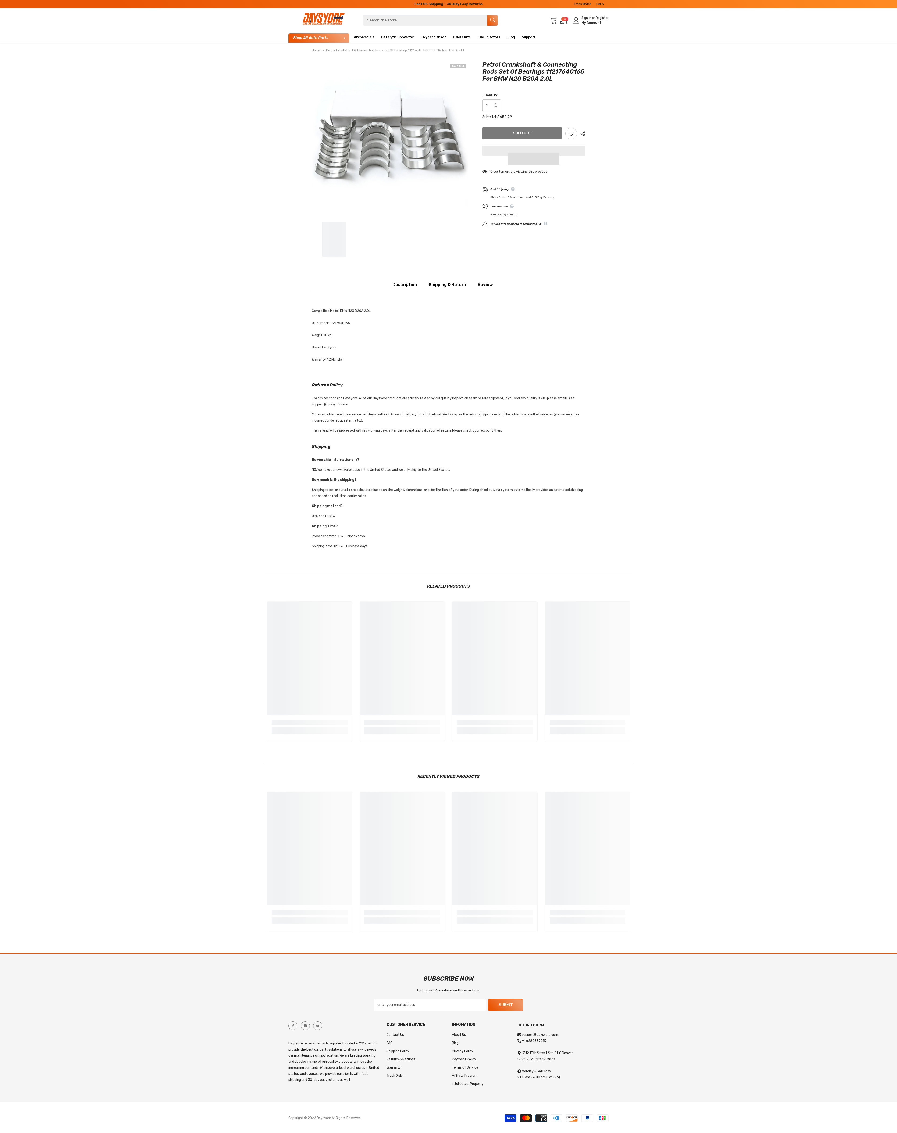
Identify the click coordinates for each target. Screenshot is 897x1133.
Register (602, 18)
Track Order (582, 4)
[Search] (430, 20)
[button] (533, 159)
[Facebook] (292, 1025)
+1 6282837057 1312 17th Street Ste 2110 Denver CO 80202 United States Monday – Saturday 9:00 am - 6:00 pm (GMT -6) (545, 1059)
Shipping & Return (447, 284)
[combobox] (425, 20)
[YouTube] (317, 1025)
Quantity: (490, 95)
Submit (506, 1005)
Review (485, 284)
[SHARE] (581, 133)
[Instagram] (305, 1025)
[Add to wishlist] (571, 133)
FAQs (600, 4)
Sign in (586, 18)
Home (316, 50)
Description (404, 284)
